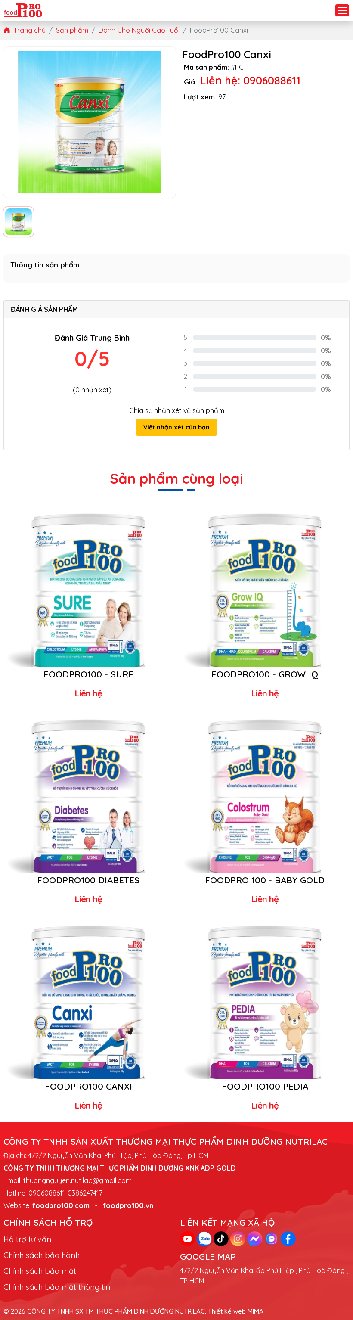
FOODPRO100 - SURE (88, 674)
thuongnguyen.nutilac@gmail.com (77, 1180)
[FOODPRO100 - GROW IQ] (264, 503)
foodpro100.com (61, 1205)
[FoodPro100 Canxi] (89, 122)
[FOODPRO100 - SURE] (88, 503)
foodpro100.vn (128, 1205)
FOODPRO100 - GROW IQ (264, 674)
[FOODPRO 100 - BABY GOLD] (264, 709)
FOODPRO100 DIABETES (88, 880)
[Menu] (342, 10)
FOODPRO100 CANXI (88, 1086)
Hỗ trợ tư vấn (27, 1239)
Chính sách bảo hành (41, 1255)
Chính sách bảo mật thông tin (56, 1287)
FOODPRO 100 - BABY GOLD (265, 880)
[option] (89, 122)
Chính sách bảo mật (39, 1271)
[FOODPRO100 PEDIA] (264, 915)
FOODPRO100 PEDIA (265, 1086)
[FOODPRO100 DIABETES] (88, 709)
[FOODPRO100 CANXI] (88, 915)
